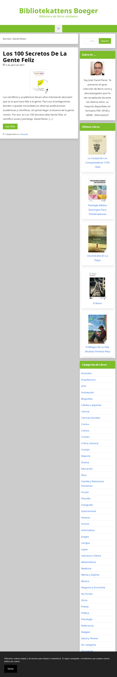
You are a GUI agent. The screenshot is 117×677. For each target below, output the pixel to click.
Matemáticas (88, 562)
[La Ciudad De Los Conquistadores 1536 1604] (97, 145)
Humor (85, 523)
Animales (86, 373)
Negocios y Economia (93, 587)
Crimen (85, 436)
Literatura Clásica (91, 555)
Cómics (85, 430)
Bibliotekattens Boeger (58, 11)
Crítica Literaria (89, 443)
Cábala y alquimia (91, 405)
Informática (88, 530)
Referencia (87, 625)
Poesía (85, 606)
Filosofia (85, 498)
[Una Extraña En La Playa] (97, 239)
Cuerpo (85, 449)
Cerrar (11, 669)
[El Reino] (97, 286)
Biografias (87, 398)
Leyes (84, 549)
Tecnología (87, 651)
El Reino (97, 303)
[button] (58, 28)
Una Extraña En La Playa (97, 258)
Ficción (85, 492)
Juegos (85, 536)
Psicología (86, 619)
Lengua (85, 543)
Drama (85, 462)
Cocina (85, 424)
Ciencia (85, 411)
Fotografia (87, 504)
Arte (83, 386)
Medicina (86, 568)
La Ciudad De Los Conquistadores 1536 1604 (97, 163)
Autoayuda (23, 134)
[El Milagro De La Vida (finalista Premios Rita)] (97, 330)
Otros (84, 600)
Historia (85, 517)
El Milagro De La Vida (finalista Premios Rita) (97, 349)
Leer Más (10, 126)
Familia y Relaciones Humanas (92, 483)
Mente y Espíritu (90, 574)
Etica (83, 475)
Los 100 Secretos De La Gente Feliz (35, 56)
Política (85, 613)
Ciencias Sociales (90, 417)
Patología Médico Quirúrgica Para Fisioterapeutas (97, 210)
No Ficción (87, 593)
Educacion (87, 468)
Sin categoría (88, 644)
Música (85, 581)
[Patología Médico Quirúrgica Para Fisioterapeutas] (97, 190)
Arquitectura (88, 379)
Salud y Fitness (89, 638)
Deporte (85, 456)
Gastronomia (88, 511)
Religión (85, 632)
